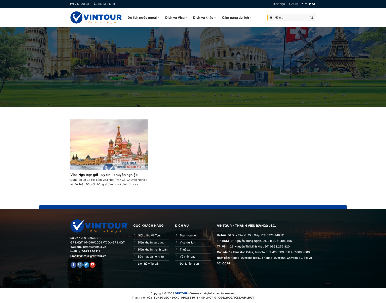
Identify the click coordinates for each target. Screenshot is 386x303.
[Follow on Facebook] (302, 4)
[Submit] (311, 17)
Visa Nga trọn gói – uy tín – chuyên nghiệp (104, 175)
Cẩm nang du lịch (235, 17)
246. (277, 235)
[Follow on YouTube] (313, 4)
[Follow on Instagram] (306, 4)
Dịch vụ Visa (175, 17)
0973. (270, 235)
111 (282, 235)
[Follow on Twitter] (310, 4)
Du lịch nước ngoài (142, 17)
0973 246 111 (91, 251)
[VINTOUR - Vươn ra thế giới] (96, 17)
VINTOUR (181, 293)
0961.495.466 (282, 240)
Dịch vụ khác (203, 17)
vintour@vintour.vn (92, 256)
